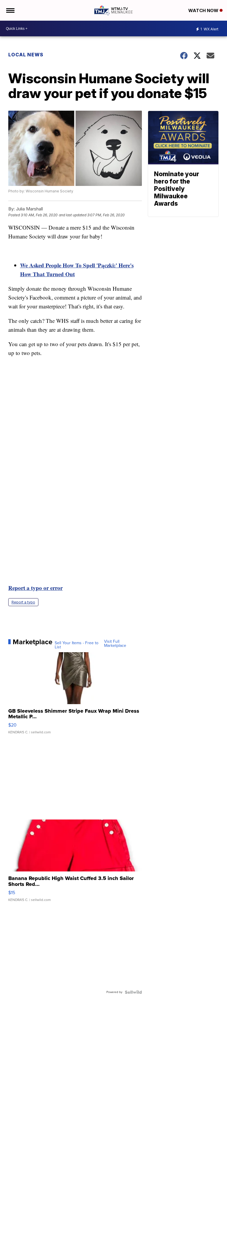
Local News (25, 55)
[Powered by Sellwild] (133, 992)
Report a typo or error (35, 588)
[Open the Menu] (9, 10)
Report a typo (23, 602)
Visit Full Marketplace (115, 643)
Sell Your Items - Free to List (76, 645)
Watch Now (204, 10)
